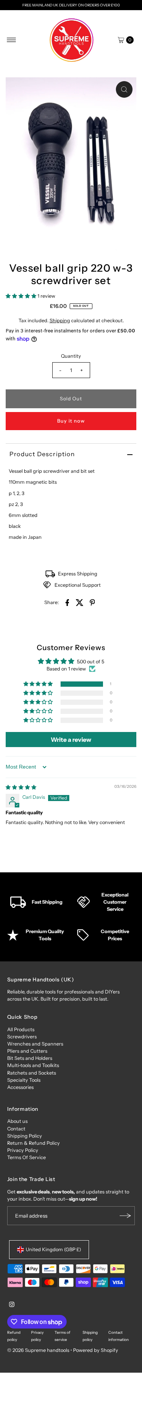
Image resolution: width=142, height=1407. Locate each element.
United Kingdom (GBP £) (53, 1249)
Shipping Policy (24, 1136)
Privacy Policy (22, 1150)
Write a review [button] (71, 739)
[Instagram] (11, 1305)
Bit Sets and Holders (29, 1058)
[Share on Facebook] (67, 602)
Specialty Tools (24, 1080)
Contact (16, 1129)
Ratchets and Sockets (31, 1073)
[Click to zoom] (124, 89)
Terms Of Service (26, 1157)
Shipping (60, 320)
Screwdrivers (22, 1036)
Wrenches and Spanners (35, 1044)
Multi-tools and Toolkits (33, 1065)
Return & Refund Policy (33, 1143)
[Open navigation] (11, 40)
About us (17, 1121)
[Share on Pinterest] (92, 602)
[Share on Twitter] (80, 602)
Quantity (71, 356)
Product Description (42, 454)
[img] (21, 787)
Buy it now (71, 421)
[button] (21, 296)
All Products (20, 1029)
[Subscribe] (125, 1215)
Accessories (20, 1087)
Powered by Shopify (95, 1350)
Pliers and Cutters (27, 1051)
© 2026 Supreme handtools (38, 1350)
